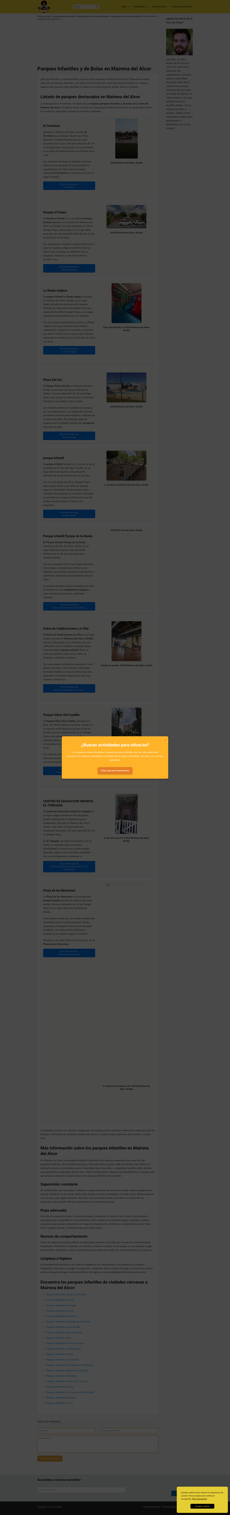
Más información (199, 1499)
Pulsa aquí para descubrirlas (115, 770)
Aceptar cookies (202, 1506)
